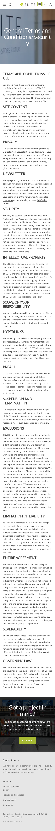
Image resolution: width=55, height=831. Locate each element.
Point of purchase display (11, 788)
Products (7, 781)
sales (12, 817)
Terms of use (8, 814)
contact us (8, 200)
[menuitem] (39, 4)
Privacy (6, 817)
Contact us (27, 740)
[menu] (42, 4)
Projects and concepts (13, 794)
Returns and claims (30, 814)
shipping (18, 817)
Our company (9, 800)
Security (18, 814)
